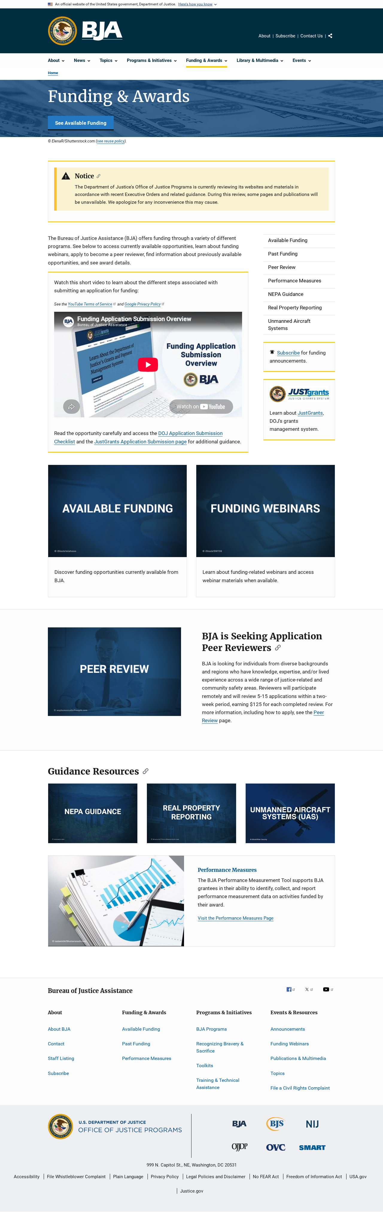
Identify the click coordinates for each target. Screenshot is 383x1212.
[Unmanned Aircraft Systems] (290, 813)
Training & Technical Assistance (217, 1083)
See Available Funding (81, 123)
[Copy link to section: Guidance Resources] (143, 770)
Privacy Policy (165, 1176)
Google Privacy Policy (142, 304)
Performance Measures (227, 870)
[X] (311, 993)
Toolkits (204, 1065)
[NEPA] (92, 813)
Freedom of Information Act (314, 1176)
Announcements (287, 1029)
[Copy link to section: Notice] (97, 176)
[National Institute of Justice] (312, 1128)
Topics (277, 1073)
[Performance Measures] (116, 901)
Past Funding (136, 1044)
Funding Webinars (289, 1044)
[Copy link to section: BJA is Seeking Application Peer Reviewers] (275, 647)
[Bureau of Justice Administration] (239, 1128)
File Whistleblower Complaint (76, 1176)
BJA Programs (211, 1029)
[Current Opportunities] (117, 511)
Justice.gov (191, 1191)
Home (53, 73)
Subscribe (285, 36)
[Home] (102, 31)
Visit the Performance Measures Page (235, 918)
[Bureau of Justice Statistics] (276, 1132)
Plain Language (128, 1176)
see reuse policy (110, 141)
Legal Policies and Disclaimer (215, 1176)
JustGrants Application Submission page (140, 442)
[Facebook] (293, 993)
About (264, 36)
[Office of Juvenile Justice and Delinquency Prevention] (239, 1152)
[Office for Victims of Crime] (275, 1151)
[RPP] (191, 813)
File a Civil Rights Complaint (300, 1088)
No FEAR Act (266, 1176)
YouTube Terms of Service (90, 304)
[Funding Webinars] (265, 511)
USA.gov (358, 1176)
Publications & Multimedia (298, 1058)
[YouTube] (329, 993)
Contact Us (311, 36)
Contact (56, 1044)
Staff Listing (61, 1058)
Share (335, 40)
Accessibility (26, 1176)
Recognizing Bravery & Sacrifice (220, 1047)
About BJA (59, 1029)
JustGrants (310, 413)
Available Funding (141, 1029)
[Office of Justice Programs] (62, 30)
